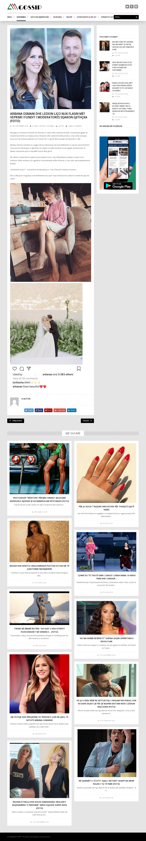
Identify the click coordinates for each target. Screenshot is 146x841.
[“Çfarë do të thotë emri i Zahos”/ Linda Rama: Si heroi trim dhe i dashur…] (106, 552)
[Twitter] (127, 6)
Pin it (49, 410)
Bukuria (57, 17)
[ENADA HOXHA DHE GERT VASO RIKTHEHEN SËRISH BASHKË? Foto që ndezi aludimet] (105, 87)
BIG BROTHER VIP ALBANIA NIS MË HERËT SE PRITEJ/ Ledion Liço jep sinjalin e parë (123, 46)
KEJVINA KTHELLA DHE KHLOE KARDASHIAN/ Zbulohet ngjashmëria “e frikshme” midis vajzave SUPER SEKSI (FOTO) (39, 805)
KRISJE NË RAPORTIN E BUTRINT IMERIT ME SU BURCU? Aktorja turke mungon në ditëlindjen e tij (123, 108)
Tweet (30, 410)
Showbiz (21, 17)
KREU (9, 17)
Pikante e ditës (108, 17)
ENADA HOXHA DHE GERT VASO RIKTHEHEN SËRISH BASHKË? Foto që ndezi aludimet (122, 87)
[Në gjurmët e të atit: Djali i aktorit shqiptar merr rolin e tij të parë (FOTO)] (106, 753)
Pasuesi (86, 420)
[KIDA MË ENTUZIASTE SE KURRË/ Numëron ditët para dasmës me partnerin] (105, 66)
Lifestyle (42, 126)
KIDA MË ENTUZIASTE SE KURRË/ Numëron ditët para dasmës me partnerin (122, 66)
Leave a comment (75, 126)
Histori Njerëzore (40, 17)
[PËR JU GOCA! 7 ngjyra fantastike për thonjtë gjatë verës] (106, 473)
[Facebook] (132, 6)
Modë (69, 17)
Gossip (35, 126)
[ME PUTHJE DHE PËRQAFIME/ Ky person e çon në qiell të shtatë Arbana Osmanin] (39, 683)
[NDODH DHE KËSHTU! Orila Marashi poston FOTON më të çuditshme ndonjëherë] (39, 541)
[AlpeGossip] (24, 6)
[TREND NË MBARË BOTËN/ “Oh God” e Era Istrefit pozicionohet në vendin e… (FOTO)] (39, 608)
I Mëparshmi (17, 420)
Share (39, 410)
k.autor (61, 126)
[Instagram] (136, 6)
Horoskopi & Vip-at (87, 17)
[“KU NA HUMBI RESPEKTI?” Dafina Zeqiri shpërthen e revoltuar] (106, 618)
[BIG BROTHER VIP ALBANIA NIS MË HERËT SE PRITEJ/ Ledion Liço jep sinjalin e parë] (105, 46)
